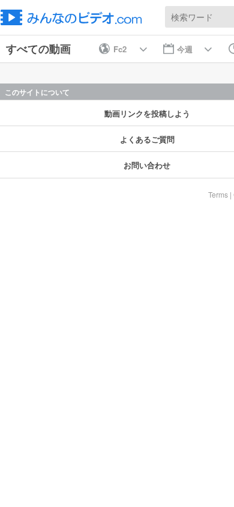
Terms (218, 194)
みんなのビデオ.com (75, 17)
